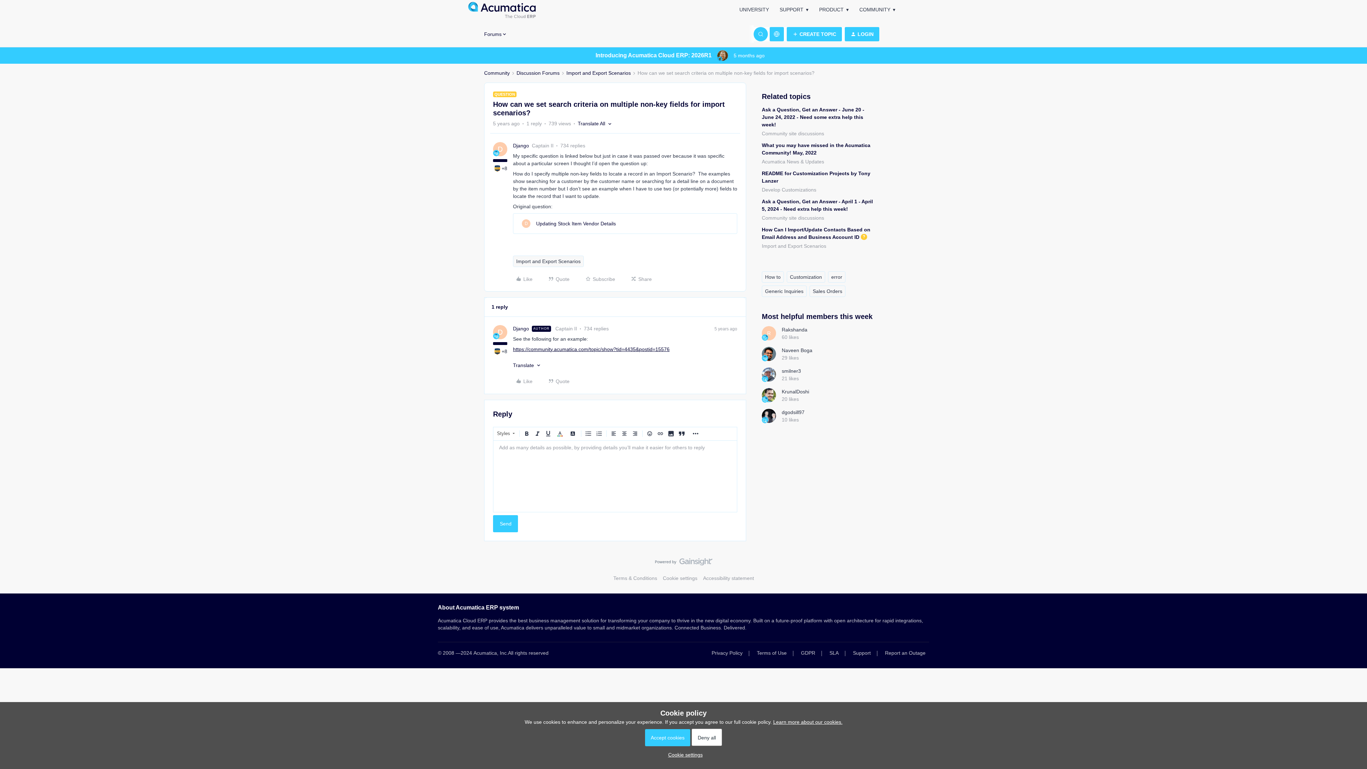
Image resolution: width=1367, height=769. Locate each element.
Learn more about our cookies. (808, 722)
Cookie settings (680, 578)
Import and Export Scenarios (598, 73)
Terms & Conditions (635, 578)
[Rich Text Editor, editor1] (615, 476)
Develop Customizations (789, 190)
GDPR (808, 653)
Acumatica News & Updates (793, 161)
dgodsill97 (793, 412)
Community (874, 9)
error (836, 277)
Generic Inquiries (784, 291)
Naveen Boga (797, 350)
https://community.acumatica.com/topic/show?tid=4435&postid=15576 (591, 349)
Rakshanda (794, 330)
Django (521, 145)
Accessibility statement (728, 578)
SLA (834, 653)
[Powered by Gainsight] (683, 563)
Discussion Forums (538, 73)
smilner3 (791, 371)
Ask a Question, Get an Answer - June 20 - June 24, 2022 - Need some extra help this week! (813, 117)
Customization (806, 277)
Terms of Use (772, 653)
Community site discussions (793, 133)
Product (831, 9)
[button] (814, 34)
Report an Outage (905, 653)
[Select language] (777, 34)
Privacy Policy (727, 653)
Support (791, 9)
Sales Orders (827, 291)
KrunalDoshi (795, 391)
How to (773, 277)
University (754, 9)
